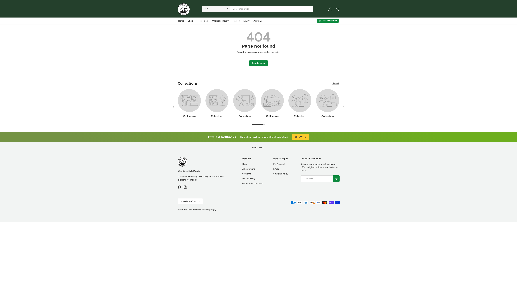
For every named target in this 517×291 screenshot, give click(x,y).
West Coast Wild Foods (192, 210)
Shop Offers (300, 137)
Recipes (204, 21)
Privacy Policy (248, 178)
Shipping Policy (280, 173)
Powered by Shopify (209, 210)
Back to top (257, 148)
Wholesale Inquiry (220, 21)
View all (335, 83)
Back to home (258, 63)
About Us (258, 21)
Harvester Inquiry (241, 21)
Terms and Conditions (252, 183)
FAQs (276, 169)
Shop (190, 21)
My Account (279, 164)
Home (181, 21)
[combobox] (257, 9)
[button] (338, 9)
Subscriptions (248, 169)
